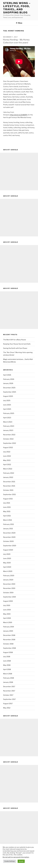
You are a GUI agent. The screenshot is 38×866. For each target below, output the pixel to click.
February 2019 (8, 627)
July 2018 (6, 657)
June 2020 (7, 558)
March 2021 (7, 520)
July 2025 (6, 400)
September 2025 (9, 392)
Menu (20, 23)
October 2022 (8, 439)
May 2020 (7, 563)
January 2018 (8, 682)
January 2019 (8, 631)
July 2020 (6, 554)
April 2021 (7, 516)
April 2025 (7, 409)
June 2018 (7, 661)
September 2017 (9, 699)
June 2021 (7, 507)
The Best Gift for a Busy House (14, 340)
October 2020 (8, 541)
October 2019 (8, 593)
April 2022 (7, 464)
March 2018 (7, 674)
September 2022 (9, 443)
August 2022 (8, 447)
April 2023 (7, 418)
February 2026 (8, 379)
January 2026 (8, 383)
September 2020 (9, 546)
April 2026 (7, 375)
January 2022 (8, 477)
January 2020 (8, 580)
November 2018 (9, 640)
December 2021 (9, 482)
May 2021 (6, 511)
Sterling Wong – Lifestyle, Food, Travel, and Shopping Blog (17, 8)
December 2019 (9, 584)
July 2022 (6, 452)
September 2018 (9, 648)
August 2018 (8, 652)
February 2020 (8, 576)
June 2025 (7, 405)
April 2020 (7, 567)
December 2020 (9, 533)
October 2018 (8, 644)
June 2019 (7, 610)
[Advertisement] (19, 171)
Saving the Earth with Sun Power (15, 348)
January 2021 (8, 529)
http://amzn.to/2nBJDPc (18, 115)
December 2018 (9, 635)
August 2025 (8, 396)
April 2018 (7, 669)
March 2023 (7, 422)
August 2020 (8, 550)
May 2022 (7, 460)
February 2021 (8, 524)
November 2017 (9, 691)
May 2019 (6, 614)
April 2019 (7, 618)
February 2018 (8, 678)
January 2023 (8, 430)
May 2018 (6, 665)
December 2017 (9, 686)
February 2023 (8, 426)
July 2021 (6, 503)
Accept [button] (21, 861)
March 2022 (7, 469)
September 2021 (9, 494)
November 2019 (9, 588)
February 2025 (8, 413)
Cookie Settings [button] (9, 861)
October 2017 (8, 695)
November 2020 (9, 537)
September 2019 (9, 597)
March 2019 (7, 622)
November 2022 (9, 435)
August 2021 (8, 499)
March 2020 (7, 571)
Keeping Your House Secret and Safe (17, 344)
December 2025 (9, 388)
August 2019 (8, 601)
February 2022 (8, 473)
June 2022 (7, 456)
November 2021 (9, 486)
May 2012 (6, 708)
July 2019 (6, 605)
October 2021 (8, 490)
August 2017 (8, 704)
